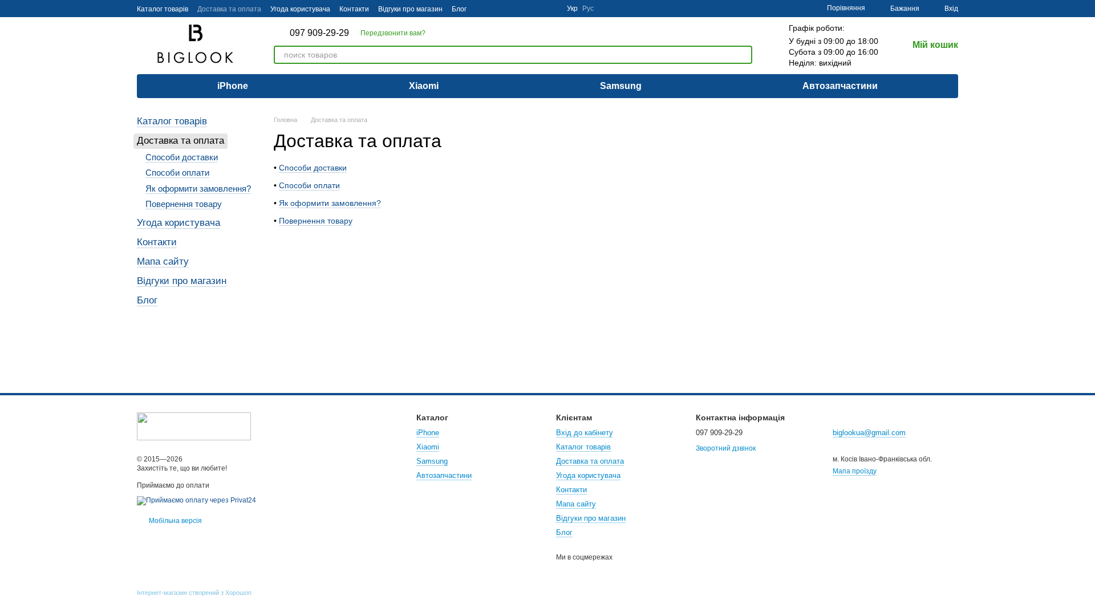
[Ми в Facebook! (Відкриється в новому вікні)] (496, 8)
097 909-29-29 (319, 33)
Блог (459, 9)
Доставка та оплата (229, 9)
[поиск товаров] (743, 55)
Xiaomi (424, 86)
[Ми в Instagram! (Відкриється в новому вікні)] (482, 8)
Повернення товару (315, 220)
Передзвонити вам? (392, 33)
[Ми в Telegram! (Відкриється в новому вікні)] (537, 8)
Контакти (354, 9)
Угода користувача (300, 9)
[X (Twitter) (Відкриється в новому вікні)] (523, 8)
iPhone (232, 86)
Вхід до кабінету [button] (584, 432)
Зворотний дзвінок (726, 448)
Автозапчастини (840, 86)
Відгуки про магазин (410, 9)
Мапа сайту (163, 261)
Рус (588, 8)
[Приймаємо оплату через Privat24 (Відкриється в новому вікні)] (196, 500)
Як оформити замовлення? (330, 203)
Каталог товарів (162, 9)
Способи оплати (309, 185)
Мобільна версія (174, 521)
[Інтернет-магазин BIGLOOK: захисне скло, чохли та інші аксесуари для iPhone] (194, 426)
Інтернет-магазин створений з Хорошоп (194, 592)
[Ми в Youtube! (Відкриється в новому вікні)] (509, 8)
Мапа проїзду (855, 471)
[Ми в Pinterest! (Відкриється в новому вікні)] (550, 8)
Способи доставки (313, 167)
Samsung (621, 86)
